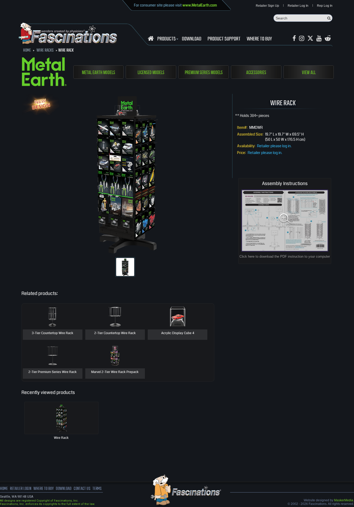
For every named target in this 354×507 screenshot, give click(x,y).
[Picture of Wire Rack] (125, 267)
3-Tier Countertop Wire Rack (52, 333)
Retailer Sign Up (267, 6)
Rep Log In (324, 6)
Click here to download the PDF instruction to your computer (284, 256)
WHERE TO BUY (259, 39)
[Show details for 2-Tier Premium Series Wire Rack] (52, 355)
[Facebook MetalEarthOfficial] (294, 38)
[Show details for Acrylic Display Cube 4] (177, 316)
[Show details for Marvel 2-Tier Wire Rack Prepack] (115, 355)
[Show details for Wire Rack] (61, 418)
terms (97, 488)
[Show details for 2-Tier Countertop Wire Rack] (115, 316)
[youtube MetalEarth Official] (319, 38)
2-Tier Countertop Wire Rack (115, 333)
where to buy (43, 488)
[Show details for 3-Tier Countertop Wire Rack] (52, 316)
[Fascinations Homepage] (151, 38)
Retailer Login (20, 488)
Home (4, 488)
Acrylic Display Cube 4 (177, 333)
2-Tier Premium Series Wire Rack (53, 372)
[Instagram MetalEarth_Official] (302, 38)
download (191, 39)
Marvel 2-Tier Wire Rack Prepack (115, 372)
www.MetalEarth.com (199, 5)
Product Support (224, 39)
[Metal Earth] (44, 73)
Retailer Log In (298, 6)
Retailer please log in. (274, 146)
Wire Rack (61, 437)
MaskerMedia (343, 500)
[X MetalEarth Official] (310, 38)
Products (166, 39)
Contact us (82, 488)
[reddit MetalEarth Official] (327, 38)
